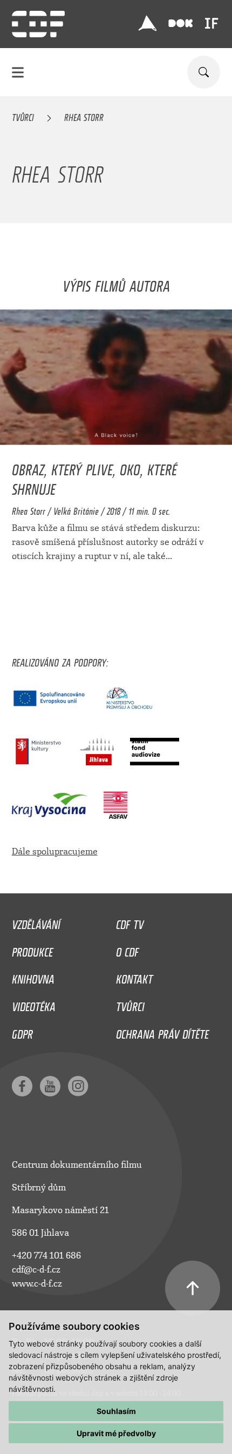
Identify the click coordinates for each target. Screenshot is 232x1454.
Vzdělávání (36, 922)
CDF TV (130, 922)
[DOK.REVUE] (180, 23)
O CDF (127, 949)
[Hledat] (203, 72)
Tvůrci (23, 115)
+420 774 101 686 (46, 1255)
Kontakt (134, 976)
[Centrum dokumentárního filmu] (38, 24)
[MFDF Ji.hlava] (147, 23)
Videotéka (34, 1004)
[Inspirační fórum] (211, 23)
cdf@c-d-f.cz (36, 1269)
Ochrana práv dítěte (162, 1031)
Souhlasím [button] (116, 1411)
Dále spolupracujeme (55, 851)
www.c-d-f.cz (37, 1283)
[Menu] (18, 72)
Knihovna (33, 976)
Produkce (32, 949)
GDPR (22, 1031)
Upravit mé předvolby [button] (116, 1433)
